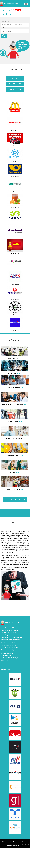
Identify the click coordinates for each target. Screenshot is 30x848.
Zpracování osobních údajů (9, 658)
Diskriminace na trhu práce (9, 647)
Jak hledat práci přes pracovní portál (12, 635)
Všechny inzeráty (15, 89)
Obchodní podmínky (7, 653)
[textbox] (15, 31)
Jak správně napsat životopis (10, 628)
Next (27, 49)
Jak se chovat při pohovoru (9, 630)
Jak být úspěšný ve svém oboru (10, 640)
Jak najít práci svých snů (8, 632)
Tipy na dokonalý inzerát (8, 645)
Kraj (2, 28)
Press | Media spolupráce (9, 650)
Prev (2, 49)
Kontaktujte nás (6, 655)
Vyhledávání (5, 21)
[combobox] (15, 31)
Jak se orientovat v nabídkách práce (12, 637)
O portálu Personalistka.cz (9, 643)
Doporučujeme (15, 84)
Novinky (15, 78)
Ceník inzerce (5, 660)
